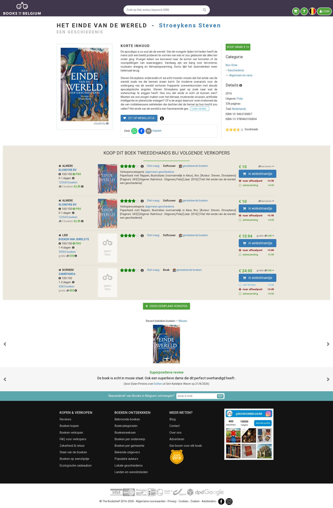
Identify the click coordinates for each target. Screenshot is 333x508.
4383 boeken (66, 286)
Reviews (65, 419)
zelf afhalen (258, 284)
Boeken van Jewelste (74, 239)
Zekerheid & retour (72, 446)
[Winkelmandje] (296, 11)
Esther (158, 383)
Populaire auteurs (126, 459)
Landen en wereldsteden (131, 472)
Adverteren (176, 439)
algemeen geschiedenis (159, 171)
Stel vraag (153, 165)
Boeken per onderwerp (129, 439)
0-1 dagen (65, 178)
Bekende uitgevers (127, 452)
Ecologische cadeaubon (76, 465)
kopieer (157, 130)
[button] (5, 344)
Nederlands (239, 108)
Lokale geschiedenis (128, 465)
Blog (172, 419)
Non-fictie (231, 65)
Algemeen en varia (239, 75)
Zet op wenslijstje (141, 118)
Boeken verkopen (71, 432)
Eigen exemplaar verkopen (168, 306)
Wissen (182, 320)
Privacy (172, 501)
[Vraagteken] (304, 11)
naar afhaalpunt (258, 180)
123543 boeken (68, 182)
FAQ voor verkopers (73, 439)
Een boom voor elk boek (185, 446)
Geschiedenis (235, 70)
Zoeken (195, 501)
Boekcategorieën (125, 426)
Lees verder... (200, 108)
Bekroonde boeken (127, 419)
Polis (240, 98)
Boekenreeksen (125, 432)
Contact (174, 426)
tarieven (266, 166)
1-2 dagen (65, 282)
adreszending (258, 185)
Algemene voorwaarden (151, 501)
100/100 (67, 174)
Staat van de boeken (73, 452)
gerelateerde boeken (195, 165)
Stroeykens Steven (190, 25)
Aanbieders (209, 501)
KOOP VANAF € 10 (238, 47)
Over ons (175, 432)
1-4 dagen (65, 247)
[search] (204, 9)
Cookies (183, 501)
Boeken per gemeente (129, 446)
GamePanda (67, 273)
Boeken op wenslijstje (74, 459)
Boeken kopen (69, 426)
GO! (220, 396)
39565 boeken (67, 251)
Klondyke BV (68, 169)
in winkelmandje (260, 174)
